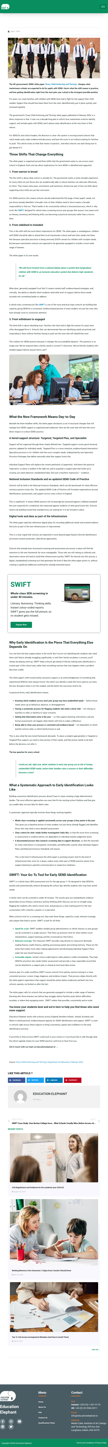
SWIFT (42, 305)
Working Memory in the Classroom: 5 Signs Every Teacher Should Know (41, 1270)
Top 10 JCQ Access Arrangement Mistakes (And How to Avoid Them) (40, 1337)
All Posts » (37, 1100)
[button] (16, 1080)
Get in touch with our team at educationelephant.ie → (33, 1047)
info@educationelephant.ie (84, 1415)
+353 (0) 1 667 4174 (90, 1404)
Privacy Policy (101, 1443)
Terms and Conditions (85, 1443)
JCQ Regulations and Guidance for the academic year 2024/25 (38, 1187)
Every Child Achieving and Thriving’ (61, 84)
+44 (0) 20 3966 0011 (86, 1408)
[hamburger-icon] (103, 7)
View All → (96, 1350)
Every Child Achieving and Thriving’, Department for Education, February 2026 (49, 1062)
